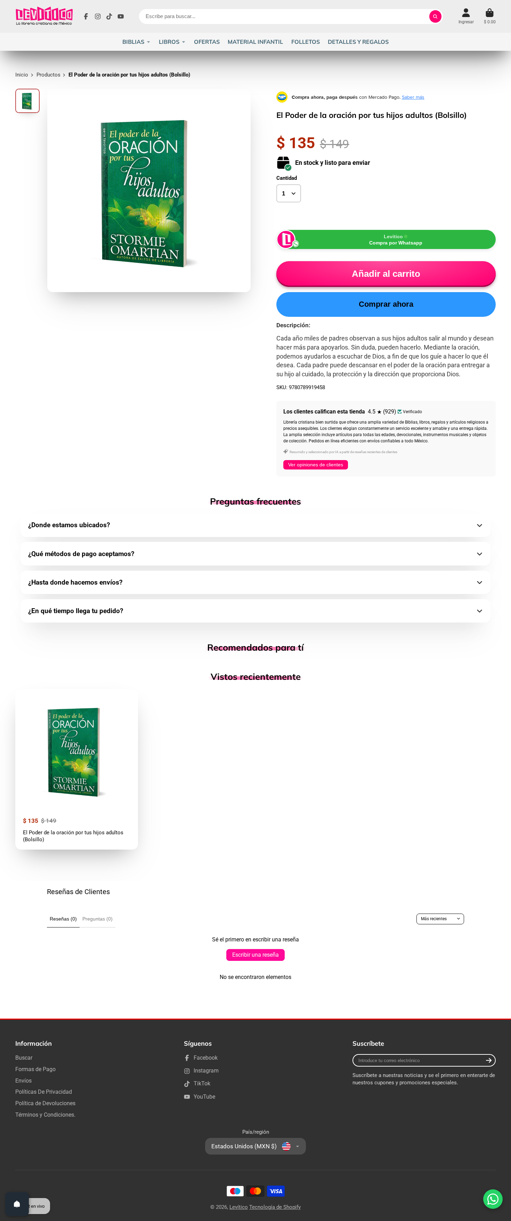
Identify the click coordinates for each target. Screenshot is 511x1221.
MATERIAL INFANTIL (255, 41)
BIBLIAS (133, 41)
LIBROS (169, 41)
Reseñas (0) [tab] (63, 919)
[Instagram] (98, 16)
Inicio (21, 75)
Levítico (238, 1207)
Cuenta (466, 16)
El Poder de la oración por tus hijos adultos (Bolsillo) (76, 769)
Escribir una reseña (255, 954)
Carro (490, 16)
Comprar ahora (386, 304)
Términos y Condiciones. (45, 1114)
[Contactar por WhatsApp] (493, 1199)
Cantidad (286, 178)
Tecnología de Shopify (275, 1207)
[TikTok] (109, 16)
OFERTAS (207, 41)
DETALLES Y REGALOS (358, 41)
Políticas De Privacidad (43, 1092)
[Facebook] (86, 16)
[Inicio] (44, 16)
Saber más (413, 97)
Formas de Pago (35, 1069)
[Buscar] (435, 16)
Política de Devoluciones (45, 1103)
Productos (48, 75)
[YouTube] (120, 16)
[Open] (17, 1204)
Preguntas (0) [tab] (97, 919)
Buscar (23, 1057)
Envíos (23, 1080)
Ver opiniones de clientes (315, 464)
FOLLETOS (305, 41)
